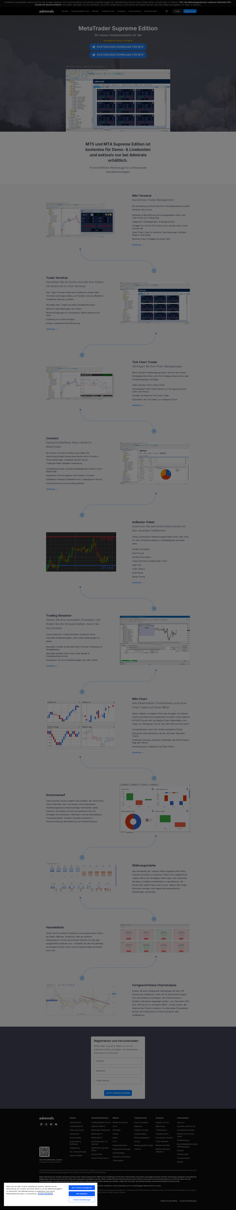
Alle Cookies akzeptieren (82, 1188)
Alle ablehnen (81, 1194)
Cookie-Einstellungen (82, 1200)
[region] (50, 1194)
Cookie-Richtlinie (45, 1194)
